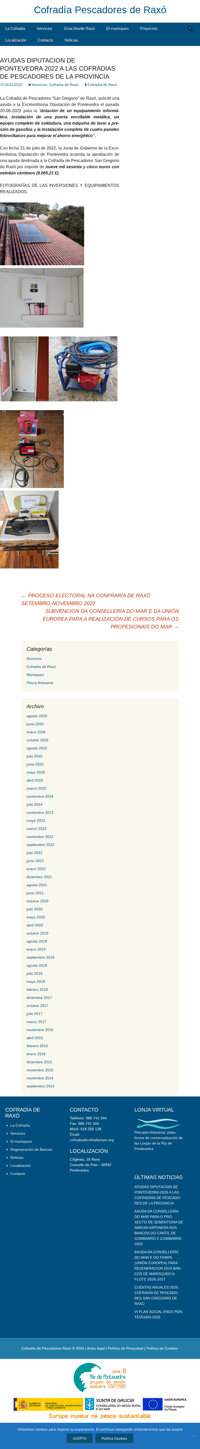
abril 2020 (35, 925)
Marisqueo (35, 675)
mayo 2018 (36, 981)
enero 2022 (36, 869)
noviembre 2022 (40, 837)
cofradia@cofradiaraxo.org (92, 1140)
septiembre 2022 (40, 845)
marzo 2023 (36, 829)
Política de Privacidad (125, 1348)
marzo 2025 (36, 788)
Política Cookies (114, 1438)
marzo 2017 (36, 1022)
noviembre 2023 (40, 812)
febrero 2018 (37, 989)
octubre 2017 (37, 1006)
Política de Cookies (162, 1348)
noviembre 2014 (40, 1078)
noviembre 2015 (40, 1070)
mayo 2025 (36, 772)
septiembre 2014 (40, 1086)
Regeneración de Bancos (31, 1149)
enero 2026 (36, 732)
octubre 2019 (37, 933)
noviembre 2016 (40, 1030)
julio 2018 (34, 973)
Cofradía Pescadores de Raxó (100, 9)
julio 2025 (34, 756)
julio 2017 (34, 1014)
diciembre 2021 (39, 877)
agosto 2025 (37, 748)
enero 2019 (36, 949)
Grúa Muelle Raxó (79, 28)
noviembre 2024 (40, 796)
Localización (15, 40)
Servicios (44, 28)
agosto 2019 (37, 941)
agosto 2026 (37, 716)
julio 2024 (34, 804)
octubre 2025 (37, 740)
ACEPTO (79, 1438)
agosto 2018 (37, 965)
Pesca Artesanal (40, 683)
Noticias (71, 40)
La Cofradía (15, 28)
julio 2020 (34, 909)
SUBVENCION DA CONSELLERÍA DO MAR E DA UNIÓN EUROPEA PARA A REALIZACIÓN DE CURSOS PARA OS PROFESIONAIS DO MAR (111, 618)
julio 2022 (34, 853)
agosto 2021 (37, 885)
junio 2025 (35, 764)
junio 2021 (35, 893)
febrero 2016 (37, 1046)
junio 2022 (35, 861)
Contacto (45, 40)
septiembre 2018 (40, 957)
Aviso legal (96, 1348)
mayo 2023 (36, 820)
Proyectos (149, 28)
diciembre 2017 (39, 998)
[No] (193, 1436)
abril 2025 (35, 780)
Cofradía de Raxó (63, 85)
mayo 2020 (36, 917)
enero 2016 (36, 1054)
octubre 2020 (37, 901)
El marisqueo (117, 28)
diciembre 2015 (39, 1062)
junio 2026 (35, 724)
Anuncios (39, 85)
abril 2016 (35, 1038)
